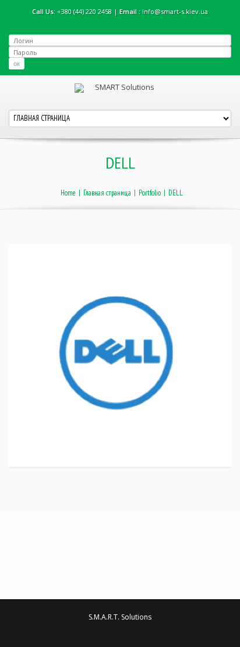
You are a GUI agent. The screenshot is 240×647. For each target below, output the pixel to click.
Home (68, 193)
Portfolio (150, 193)
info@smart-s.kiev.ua (175, 11)
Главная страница (107, 193)
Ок (16, 63)
